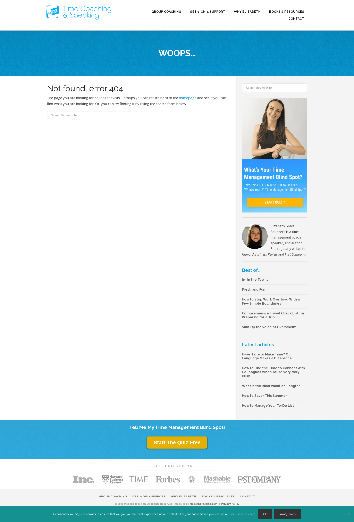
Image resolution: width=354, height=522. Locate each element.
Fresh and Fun (253, 289)
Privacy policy (287, 514)
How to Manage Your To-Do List (268, 406)
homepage (187, 97)
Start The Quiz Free (177, 442)
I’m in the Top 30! (256, 280)
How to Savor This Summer (264, 396)
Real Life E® (79, 12)
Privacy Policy (230, 504)
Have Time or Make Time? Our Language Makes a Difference (267, 356)
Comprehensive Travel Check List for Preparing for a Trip (273, 315)
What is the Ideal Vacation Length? (271, 386)
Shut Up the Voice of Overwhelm (269, 327)
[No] (349, 514)
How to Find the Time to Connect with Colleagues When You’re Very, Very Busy (273, 372)
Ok (265, 514)
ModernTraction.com (203, 504)
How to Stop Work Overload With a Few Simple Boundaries (271, 301)
